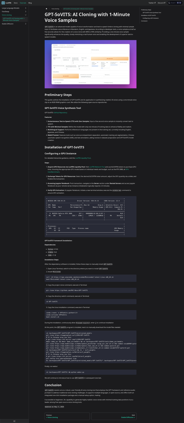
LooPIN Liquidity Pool (83, 158)
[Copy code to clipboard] (134, 198)
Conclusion (144, 21)
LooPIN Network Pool (97, 167)
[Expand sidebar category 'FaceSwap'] (26, 11)
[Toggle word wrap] (130, 333)
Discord (160, 3)
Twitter (151, 3)
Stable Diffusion (7, 24)
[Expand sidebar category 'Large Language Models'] (26, 8)
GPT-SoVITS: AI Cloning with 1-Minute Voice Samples (14, 19)
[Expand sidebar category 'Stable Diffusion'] (26, 23)
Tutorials (23, 3)
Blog (30, 3)
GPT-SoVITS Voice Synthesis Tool (152, 12)
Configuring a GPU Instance (151, 18)
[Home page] (46, 8)
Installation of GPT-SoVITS (148, 15)
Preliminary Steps (146, 10)
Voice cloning (7, 15)
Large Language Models (10, 8)
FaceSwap (5, 11)
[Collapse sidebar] (14, 421)
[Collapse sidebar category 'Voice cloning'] (26, 14)
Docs (16, 3)
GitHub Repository (60, 113)
